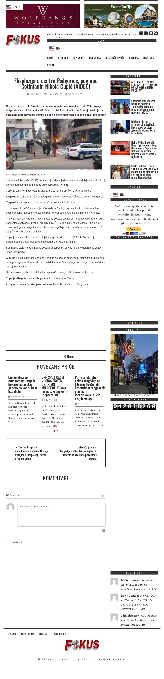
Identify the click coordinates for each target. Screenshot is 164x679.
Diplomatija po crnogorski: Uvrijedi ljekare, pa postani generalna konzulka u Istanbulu (22, 384)
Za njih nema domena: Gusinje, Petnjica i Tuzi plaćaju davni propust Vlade (32, 455)
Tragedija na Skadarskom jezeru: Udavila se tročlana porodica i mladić (78, 455)
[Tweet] (82, 356)
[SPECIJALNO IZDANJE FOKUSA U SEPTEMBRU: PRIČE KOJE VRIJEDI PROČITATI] (120, 88)
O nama (12, 634)
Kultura (134, 57)
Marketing (60, 634)
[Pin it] (92, 356)
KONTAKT (84, 659)
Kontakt (44, 634)
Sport (50, 65)
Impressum (27, 634)
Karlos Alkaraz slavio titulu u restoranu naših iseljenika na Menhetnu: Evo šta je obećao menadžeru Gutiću (144, 172)
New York (148, 57)
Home (50, 57)
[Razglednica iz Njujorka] (134, 364)
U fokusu (62, 57)
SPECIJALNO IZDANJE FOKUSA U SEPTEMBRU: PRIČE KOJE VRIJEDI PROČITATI (144, 86)
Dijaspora (95, 57)
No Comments (75, 94)
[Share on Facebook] (77, 356)
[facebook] (141, 33)
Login (102, 495)
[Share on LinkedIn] (103, 356)
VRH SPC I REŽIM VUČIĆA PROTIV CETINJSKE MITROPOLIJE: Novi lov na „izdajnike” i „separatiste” (54, 386)
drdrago (57, 94)
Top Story (79, 57)
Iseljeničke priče (114, 57)
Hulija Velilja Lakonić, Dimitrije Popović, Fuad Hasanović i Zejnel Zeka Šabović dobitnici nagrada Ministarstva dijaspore (144, 149)
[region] (43, 16)
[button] (43, 16)
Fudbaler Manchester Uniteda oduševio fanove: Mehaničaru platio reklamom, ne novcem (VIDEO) (143, 106)
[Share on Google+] (87, 356)
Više (10, 422)
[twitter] (146, 33)
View (154, 589)
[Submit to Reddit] (98, 356)
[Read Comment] (114, 582)
